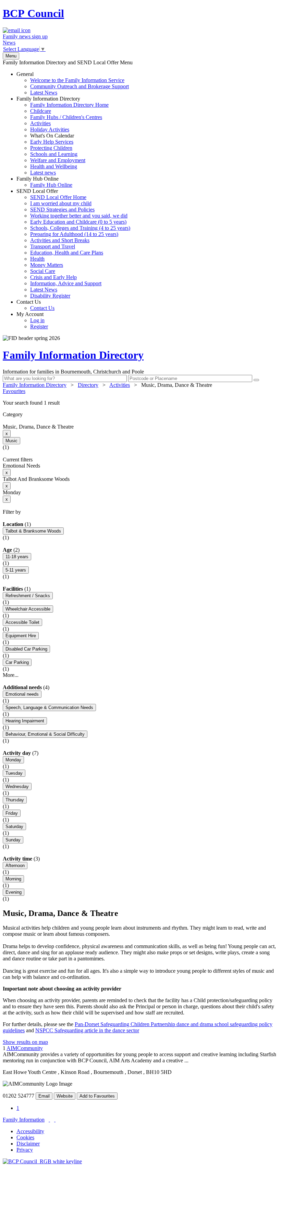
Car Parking (17, 662)
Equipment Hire (20, 635)
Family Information (24, 1120)
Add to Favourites (97, 1096)
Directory (88, 385)
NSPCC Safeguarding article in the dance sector (87, 1030)
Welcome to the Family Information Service (77, 80)
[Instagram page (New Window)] (55, 1120)
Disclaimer (28, 1143)
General (72, 83)
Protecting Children (51, 148)
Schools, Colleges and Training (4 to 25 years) (80, 228)
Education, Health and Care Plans (66, 252)
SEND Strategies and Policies (62, 209)
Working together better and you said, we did (78, 216)
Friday (11, 813)
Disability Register (50, 296)
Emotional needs (22, 694)
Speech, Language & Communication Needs (49, 707)
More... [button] (11, 675)
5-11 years (15, 570)
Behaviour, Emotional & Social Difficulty (45, 734)
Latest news (43, 172)
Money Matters (46, 265)
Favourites (14, 391)
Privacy (24, 1150)
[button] (140, 403)
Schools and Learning (53, 154)
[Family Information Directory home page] (42, 1161)
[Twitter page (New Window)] (49, 1120)
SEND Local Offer (73, 243)
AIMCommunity (25, 1048)
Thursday (14, 799)
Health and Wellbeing (53, 166)
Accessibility (30, 1131)
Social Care (42, 271)
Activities (40, 123)
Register (39, 326)
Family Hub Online (44, 182)
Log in (37, 320)
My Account (32, 320)
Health (37, 259)
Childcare (40, 111)
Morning (13, 878)
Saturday (14, 826)
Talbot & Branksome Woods (33, 531)
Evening (13, 892)
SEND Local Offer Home (58, 197)
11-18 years (16, 556)
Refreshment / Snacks (27, 595)
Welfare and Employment (57, 160)
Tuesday (14, 773)
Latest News (43, 92)
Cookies (25, 1137)
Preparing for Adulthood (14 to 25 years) (74, 234)
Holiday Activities (49, 129)
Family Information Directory (62, 135)
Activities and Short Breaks (59, 240)
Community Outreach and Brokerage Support (79, 86)
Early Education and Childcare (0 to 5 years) (78, 222)
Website (65, 1096)
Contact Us (35, 305)
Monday (13, 759)
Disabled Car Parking (26, 649)
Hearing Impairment (24, 720)
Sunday (13, 839)
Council (33, 13)
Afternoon (15, 865)
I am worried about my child (60, 203)
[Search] (256, 380)
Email (44, 1096)
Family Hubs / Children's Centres (66, 117)
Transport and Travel (52, 246)
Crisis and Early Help (53, 277)
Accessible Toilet (22, 622)
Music (11, 440)
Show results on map (25, 1042)
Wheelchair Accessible (27, 609)
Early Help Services (51, 142)
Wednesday (17, 786)
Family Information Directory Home (69, 105)
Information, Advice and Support (65, 283)
